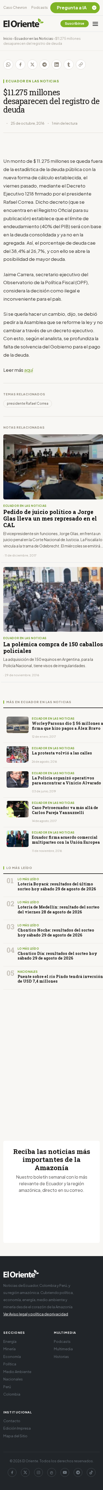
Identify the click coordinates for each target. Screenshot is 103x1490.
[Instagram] (38, 1472)
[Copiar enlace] (81, 64)
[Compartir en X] (32, 64)
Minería (9, 1349)
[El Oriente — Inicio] (23, 23)
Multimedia (63, 1349)
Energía (9, 1341)
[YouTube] (64, 1472)
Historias (61, 1356)
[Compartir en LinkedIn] (57, 64)
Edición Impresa (17, 1428)
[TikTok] (91, 1472)
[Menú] (95, 23)
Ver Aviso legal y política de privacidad (35, 1314)
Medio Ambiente (17, 1371)
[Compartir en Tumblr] (69, 64)
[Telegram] (78, 1472)
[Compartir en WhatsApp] (8, 64)
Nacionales (13, 1379)
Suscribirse (74, 23)
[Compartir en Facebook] (20, 64)
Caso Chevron (15, 7)
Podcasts (39, 7)
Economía (12, 1356)
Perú (7, 1387)
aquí (28, 370)
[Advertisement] (51, 1058)
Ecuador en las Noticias (34, 39)
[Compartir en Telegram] (44, 64)
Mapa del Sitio (15, 1436)
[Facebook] (12, 1472)
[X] (25, 1472)
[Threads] (51, 1472)
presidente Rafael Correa (27, 403)
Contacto (11, 1421)
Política (9, 1364)
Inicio (7, 39)
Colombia (11, 1394)
